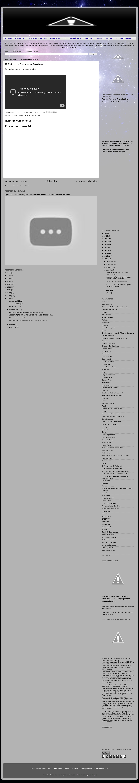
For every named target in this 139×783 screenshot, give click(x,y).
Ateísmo (105, 325)
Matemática (106, 453)
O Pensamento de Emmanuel (112, 468)
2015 (9, 290)
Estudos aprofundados (110, 388)
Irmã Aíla (105, 429)
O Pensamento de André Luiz (112, 466)
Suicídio (105, 529)
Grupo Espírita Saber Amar (111, 422)
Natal (104, 463)
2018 (9, 281)
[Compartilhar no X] (52, 112)
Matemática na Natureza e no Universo (115, 455)
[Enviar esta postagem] (43, 112)
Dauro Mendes (107, 359)
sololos (78, 775)
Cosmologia (106, 354)
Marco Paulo (106, 445)
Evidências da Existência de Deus (113, 393)
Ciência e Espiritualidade (110, 346)
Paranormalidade (108, 486)
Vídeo (104, 553)
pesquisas (105, 493)
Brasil (104, 330)
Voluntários (106, 555)
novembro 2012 (14, 304)
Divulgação (106, 364)
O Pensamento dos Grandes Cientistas (115, 471)
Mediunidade (106, 461)
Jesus (104, 432)
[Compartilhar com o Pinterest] (56, 112)
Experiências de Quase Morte (112, 395)
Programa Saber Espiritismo (111, 506)
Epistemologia (107, 377)
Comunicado (106, 351)
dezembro (110, 261)
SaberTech (106, 522)
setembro (109, 270)
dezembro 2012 (14, 301)
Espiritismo (27, 115)
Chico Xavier (18, 115)
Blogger (94, 775)
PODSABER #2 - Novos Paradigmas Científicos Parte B (28, 321)
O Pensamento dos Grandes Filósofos (115, 474)
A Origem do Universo (109, 309)
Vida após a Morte (108, 550)
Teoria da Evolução (108, 534)
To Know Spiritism (108, 540)
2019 (9, 278)
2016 (9, 287)
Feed (104, 406)
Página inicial (52, 181)
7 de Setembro (107, 304)
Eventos (105, 390)
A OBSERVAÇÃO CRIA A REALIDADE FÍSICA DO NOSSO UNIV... (31, 315)
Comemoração (107, 348)
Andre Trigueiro (107, 317)
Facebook (105, 398)
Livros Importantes (108, 434)
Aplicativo (105, 320)
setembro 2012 (14, 309)
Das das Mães (107, 356)
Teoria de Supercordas (110, 532)
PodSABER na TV (108, 498)
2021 (9, 273)
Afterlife (104, 312)
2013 (9, 296)
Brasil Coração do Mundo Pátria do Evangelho (118, 333)
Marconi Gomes (107, 450)
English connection (108, 375)
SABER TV (105, 519)
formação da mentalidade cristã (113, 416)
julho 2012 (13, 327)
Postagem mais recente (16, 181)
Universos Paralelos (109, 545)
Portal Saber (106, 501)
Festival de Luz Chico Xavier (112, 408)
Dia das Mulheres (108, 362)
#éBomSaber (106, 302)
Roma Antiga (106, 516)
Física (104, 411)
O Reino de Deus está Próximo (19, 318)
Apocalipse (106, 322)
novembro (110, 264)
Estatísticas (106, 385)
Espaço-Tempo (107, 380)
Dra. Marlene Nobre (109, 367)
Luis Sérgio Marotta (109, 437)
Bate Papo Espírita (108, 328)
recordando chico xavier (110, 508)
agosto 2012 (13, 324)
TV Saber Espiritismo (109, 542)
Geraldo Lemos (107, 419)
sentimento (106, 524)
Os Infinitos (106, 481)
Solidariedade (107, 527)
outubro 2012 (14, 307)
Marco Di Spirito (107, 440)
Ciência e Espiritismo (109, 343)
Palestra (105, 483)
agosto (108, 290)
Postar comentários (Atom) (20, 186)
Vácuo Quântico (107, 548)
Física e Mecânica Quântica (111, 414)
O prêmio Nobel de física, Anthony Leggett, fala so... (26, 312)
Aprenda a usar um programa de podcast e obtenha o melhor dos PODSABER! (37, 194)
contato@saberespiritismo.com (109, 45)
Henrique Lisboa (107, 427)
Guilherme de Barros (109, 424)
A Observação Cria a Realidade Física (115, 307)
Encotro (104, 372)
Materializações (107, 458)
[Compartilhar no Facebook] (54, 112)
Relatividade (106, 511)
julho (108, 293)
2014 (9, 293)
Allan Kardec (106, 315)
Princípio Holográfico (109, 503)
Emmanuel (105, 369)
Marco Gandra (37, 115)
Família (104, 401)
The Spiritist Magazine (109, 537)
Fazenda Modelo (108, 403)
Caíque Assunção (108, 336)
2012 (9, 298)
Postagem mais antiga (86, 181)
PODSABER (106, 495)
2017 (9, 284)
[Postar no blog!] (50, 112)
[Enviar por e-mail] (47, 112)
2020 (9, 275)
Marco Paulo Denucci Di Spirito (112, 448)
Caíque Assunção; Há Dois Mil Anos (114, 338)
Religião (105, 514)
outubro (109, 267)
